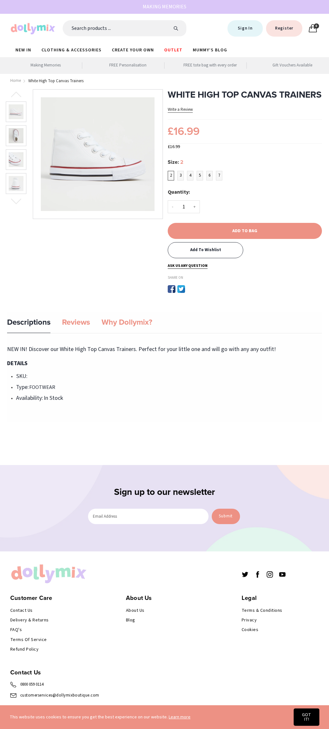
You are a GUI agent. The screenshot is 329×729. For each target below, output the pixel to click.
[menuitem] (23, 50)
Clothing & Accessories (71, 50)
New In (23, 50)
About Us (135, 610)
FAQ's (16, 630)
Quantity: (179, 192)
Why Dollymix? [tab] (127, 322)
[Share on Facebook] (171, 289)
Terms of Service (28, 640)
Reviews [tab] (76, 322)
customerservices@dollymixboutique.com (59, 695)
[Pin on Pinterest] (191, 289)
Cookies (250, 630)
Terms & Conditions (262, 610)
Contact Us (21, 610)
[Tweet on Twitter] (181, 289)
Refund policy (24, 649)
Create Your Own (133, 50)
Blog (130, 620)
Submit (226, 516)
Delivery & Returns (29, 620)
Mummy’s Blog (210, 50)
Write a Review (180, 109)
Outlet (173, 50)
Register (284, 28)
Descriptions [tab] (28, 322)
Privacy (249, 620)
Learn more (180, 717)
